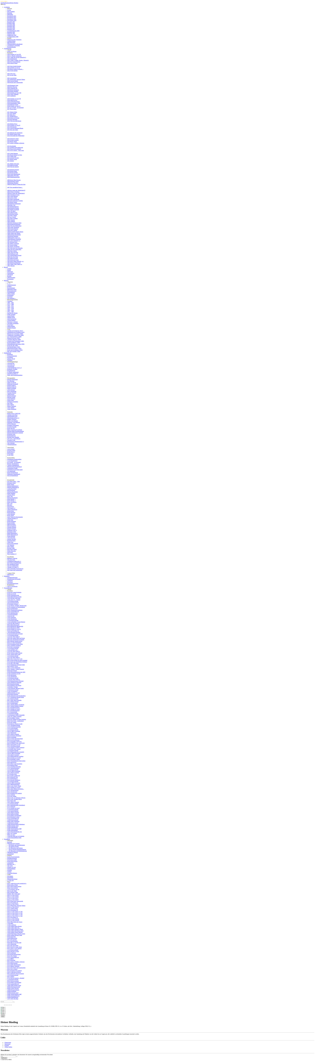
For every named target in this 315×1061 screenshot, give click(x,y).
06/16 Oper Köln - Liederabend (15, 721)
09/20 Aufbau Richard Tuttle (14, 935)
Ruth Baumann (11, 490)
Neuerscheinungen (12, 356)
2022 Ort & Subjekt (12, 70)
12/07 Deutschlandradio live (14, 831)
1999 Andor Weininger (13, 227)
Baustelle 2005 (11, 26)
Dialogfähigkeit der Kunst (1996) (15, 344)
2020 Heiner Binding (12, 91)
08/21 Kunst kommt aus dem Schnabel (17, 660)
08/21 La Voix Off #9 (12, 895)
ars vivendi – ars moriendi (14, 462)
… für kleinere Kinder (13, 846)
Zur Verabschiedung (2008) (14, 336)
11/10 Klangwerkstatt (12, 809)
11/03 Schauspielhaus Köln (14, 837)
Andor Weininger (11, 409)
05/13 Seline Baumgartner (14, 964)
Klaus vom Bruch (11, 502)
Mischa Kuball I (11, 524)
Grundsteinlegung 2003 (13, 30)
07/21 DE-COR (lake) (13, 663)
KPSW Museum (11, 424)
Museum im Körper (12, 879)
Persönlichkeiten (11, 47)
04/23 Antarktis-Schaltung (14, 645)
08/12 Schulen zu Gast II (13, 787)
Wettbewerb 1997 (11, 35)
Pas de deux (10, 453)
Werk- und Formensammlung (14, 375)
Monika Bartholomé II (13, 487)
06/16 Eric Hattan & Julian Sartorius (16, 719)
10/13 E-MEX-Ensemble (13, 771)
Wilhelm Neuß (11, 317)
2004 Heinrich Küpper (13, 208)
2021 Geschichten (12, 78)
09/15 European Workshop (14, 735)
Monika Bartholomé (12, 379)
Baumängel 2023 (11, 17)
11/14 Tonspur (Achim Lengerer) (15, 747)
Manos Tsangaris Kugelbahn (14, 429)
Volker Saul (10, 542)
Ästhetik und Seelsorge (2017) (15, 330)
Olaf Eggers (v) (11, 508)
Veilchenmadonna (11, 444)
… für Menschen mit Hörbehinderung (17, 851)
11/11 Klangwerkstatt (12, 803)
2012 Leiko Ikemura (12, 153)
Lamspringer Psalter (12, 468)
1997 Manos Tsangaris (13, 243)
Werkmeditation (11, 868)
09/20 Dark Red (11, 936)
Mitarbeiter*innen (11, 289)
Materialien (10, 14)
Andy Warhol (10, 407)
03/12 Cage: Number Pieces (14, 799)
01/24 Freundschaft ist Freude (15, 633)
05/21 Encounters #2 (12, 910)
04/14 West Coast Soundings (14, 763)
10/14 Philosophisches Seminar (15, 756)
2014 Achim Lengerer (13, 140)
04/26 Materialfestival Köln (14, 596)
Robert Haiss (10, 511)
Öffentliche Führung (12, 852)
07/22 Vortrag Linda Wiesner (14, 653)
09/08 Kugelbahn (11, 991)
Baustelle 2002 (11, 32)
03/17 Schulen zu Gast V (13, 709)
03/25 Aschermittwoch (13, 611)
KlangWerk (10, 877)
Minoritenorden (11, 42)
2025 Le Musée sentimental (14, 56)
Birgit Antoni (10, 484)
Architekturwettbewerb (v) (14, 561)
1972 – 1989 (10, 304)
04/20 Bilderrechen (12, 938)
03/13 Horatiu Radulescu (13, 780)
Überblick (9, 301)
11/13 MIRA (10, 959)
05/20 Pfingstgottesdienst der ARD (16, 672)
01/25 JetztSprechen (12, 613)
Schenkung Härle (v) (12, 373)
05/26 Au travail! (11, 593)
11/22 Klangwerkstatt (12, 648)
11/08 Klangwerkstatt (12, 823)
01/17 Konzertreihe (12, 712)
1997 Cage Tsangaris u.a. (13, 240)
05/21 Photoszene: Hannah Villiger (16, 905)
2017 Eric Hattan (11, 113)
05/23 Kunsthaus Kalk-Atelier (15, 644)
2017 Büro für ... (11, 115)
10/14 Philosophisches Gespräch (15, 752)
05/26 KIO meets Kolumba (14, 592)
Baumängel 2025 (11, 16)
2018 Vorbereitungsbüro (13, 101)
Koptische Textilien (12, 369)
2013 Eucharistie (11, 146)
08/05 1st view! (11, 834)
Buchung (9, 842)
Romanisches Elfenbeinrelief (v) (15, 441)
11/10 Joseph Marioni (12, 811)
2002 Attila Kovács (12, 212)
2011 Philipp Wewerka (13, 163)
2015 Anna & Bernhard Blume (15, 128)
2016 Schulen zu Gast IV (13, 125)
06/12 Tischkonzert (12, 792)
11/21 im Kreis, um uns (13, 889)
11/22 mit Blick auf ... (12, 650)
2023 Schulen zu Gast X (13, 67)
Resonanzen (10, 279)
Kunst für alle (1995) (12, 345)
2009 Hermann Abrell (13, 181)
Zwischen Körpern (12, 873)
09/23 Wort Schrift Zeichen (14, 886)
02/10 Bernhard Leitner (13, 817)
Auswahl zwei (11, 364)
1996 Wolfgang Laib (12, 254)
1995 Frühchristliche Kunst (14, 255)
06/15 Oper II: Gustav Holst (14, 947)
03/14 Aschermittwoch (13, 957)
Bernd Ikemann (11, 512)
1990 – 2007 (10, 302)
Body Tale (10, 496)
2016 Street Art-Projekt (13, 118)
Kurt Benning (10, 381)
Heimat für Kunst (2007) (13, 338)
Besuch (6, 267)
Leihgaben (10, 580)
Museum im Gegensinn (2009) (15, 333)
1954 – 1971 (10, 305)
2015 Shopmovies (12, 127)
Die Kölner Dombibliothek (14, 562)
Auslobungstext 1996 (12, 36)
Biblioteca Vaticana (12, 558)
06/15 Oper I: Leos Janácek (14, 948)
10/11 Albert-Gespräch (13, 802)
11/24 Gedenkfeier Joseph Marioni (16, 622)
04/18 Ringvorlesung (12, 694)
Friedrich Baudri (11, 327)
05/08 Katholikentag (12, 827)
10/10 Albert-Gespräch (13, 812)
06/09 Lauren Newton (13, 988)
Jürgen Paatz (10, 400)
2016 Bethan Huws (12, 124)
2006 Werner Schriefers (13, 192)
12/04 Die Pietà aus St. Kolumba (15, 836)
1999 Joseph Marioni (12, 228)
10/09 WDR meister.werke (14, 985)
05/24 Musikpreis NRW (13, 627)
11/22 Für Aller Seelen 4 (13, 651)
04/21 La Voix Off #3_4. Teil (14, 911)
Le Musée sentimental (13, 372)
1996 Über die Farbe (12, 257)
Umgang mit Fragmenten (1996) (15, 341)
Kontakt (9, 276)
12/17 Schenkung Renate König (15, 697)
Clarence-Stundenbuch (13, 465)
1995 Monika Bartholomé (14, 262)
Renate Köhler (11, 523)
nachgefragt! (10, 854)
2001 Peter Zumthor (12, 218)
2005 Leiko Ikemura (12, 196)
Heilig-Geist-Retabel (12, 421)
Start (2, 3)
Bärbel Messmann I (12, 533)
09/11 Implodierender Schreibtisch (16, 805)
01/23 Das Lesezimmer (13, 647)
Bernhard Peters (11, 540)
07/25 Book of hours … (13, 604)
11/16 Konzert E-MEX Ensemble (16, 715)
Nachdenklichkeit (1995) (13, 347)
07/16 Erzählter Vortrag (13, 718)
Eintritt (9, 270)
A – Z (8, 283)
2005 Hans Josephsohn (13, 199)
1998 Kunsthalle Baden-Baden (15, 231)
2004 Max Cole (11, 205)
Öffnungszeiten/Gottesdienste (14, 44)
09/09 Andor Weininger (13, 821)
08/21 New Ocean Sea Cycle (14, 659)
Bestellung (10, 354)
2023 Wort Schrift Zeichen (14, 66)
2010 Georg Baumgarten (13, 174)
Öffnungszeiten (11, 277)
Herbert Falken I (11, 385)
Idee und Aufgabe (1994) (13, 351)
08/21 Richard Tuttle (12, 892)
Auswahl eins (10, 363)
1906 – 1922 (10, 310)
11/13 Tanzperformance (13, 768)
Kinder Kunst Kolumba (13, 857)
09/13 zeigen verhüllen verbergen (16, 961)
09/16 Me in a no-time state (14, 942)
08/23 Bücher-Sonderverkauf (14, 641)
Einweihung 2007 (11, 20)
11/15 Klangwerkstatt (12, 729)
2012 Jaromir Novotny (13, 158)
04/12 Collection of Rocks (14, 972)
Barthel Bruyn (11, 452)
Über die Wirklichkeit (12, 565)
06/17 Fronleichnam (12, 703)
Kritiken (9, 286)
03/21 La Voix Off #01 (13, 920)
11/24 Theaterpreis (12, 619)
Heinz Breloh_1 (11, 499)
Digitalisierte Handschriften (14, 459)
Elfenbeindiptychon (12, 416)
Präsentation (10, 295)
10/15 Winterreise (11, 732)
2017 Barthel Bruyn (12, 116)
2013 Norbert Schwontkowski (15, 147)
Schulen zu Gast (11, 867)
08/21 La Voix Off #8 (12, 896)
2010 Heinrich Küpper (13, 169)
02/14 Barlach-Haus (12, 765)
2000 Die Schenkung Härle (14, 223)
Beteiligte (9, 13)
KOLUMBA (4, 1)
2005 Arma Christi (12, 197)
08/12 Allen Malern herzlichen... (15, 789)
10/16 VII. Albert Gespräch (14, 716)
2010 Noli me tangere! (13, 166)
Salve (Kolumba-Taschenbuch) (15, 568)
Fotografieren (10, 273)
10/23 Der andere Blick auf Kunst (16, 638)
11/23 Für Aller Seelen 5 (13, 636)
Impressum (7, 1044)
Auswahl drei (10, 366)
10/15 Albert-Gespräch (13, 734)
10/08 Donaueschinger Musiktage (16, 824)
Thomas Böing (11, 494)
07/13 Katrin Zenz (12, 774)
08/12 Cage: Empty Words (14, 786)
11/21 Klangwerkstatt (12, 656)
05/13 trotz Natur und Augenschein (16, 967)
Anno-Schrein (11, 449)
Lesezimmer (10, 862)
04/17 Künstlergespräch (13, 707)
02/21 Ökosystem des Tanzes (14, 922)
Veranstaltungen (8, 588)
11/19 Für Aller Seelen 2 (13, 679)
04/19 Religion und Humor (14, 685)
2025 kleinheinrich (12, 59)
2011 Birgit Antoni (12, 159)
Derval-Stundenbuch (12, 475)
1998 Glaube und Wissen (13, 233)
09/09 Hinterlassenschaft (13, 987)
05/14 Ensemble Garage (13, 759)
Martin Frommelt (11, 388)
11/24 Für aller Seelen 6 (13, 623)
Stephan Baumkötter (12, 492)
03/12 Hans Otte (11, 800)
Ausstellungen (7, 48)
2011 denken (10, 160)
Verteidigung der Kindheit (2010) (15, 332)
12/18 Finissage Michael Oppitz (15, 688)
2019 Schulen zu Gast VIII (14, 93)
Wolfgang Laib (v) (12, 530)
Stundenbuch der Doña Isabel (15, 469)
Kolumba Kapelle (11, 427)
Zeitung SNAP (11, 359)
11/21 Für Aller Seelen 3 (13, 657)
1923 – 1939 (10, 308)
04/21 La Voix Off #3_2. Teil (14, 914)
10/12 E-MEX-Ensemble (13, 783)
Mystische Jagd (11, 434)
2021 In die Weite (11, 75)
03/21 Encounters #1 (12, 917)
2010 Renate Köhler (12, 172)
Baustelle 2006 (11, 25)
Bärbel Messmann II (12, 534)
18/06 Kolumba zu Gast (13, 693)
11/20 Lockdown (11, 925)
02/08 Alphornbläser (12, 830)
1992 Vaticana (11, 265)
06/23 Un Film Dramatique (14, 642)
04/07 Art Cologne (12, 833)
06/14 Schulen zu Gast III (14, 758)
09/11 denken (10, 976)
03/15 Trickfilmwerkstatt (13, 746)
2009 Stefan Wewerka (13, 175)
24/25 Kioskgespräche (13, 602)
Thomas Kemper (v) (12, 518)
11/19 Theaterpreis (12, 676)
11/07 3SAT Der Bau (12, 998)
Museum (6, 280)
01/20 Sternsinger (11, 675)
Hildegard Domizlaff (12, 384)
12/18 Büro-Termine (12, 687)
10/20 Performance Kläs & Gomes (16, 933)
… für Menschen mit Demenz (15, 848)
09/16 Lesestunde (11, 737)
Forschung (10, 582)
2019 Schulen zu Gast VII (14, 98)
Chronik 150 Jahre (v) (13, 567)
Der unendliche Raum (13, 564)
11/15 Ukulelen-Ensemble (14, 727)
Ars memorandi (11, 471)
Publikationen (6, 3)
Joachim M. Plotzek (12, 313)
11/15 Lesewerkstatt (12, 728)
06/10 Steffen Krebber (13, 814)
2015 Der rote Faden (12, 129)
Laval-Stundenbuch (12, 460)
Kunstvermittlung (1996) (13, 342)
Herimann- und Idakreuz (13, 422)
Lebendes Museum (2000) (14, 339)
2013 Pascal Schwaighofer (14, 149)
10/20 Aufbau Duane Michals (15, 932)
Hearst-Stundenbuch (12, 472)
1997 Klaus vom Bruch (13, 246)
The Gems (10, 865)
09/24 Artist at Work (12, 885)
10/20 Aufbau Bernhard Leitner (15, 930)
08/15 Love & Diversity (13, 740)
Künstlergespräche (12, 858)
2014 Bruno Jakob (12, 141)
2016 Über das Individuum (14, 121)
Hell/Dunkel (4, 1058)
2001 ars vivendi (11, 217)
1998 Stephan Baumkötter (14, 234)
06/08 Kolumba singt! (13, 826)
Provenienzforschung (12, 583)
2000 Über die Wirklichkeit (14, 226)
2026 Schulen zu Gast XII (14, 54)
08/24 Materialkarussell (13, 625)
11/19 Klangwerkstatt (12, 678)
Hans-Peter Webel (12, 549)
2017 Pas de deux (11, 109)
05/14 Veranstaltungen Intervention (16, 760)
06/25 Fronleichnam (12, 608)
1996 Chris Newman (12, 252)
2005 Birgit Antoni (12, 202)
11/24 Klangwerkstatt (12, 620)
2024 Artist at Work (12, 63)
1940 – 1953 (10, 307)
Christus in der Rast (12, 415)
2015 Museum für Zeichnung (14, 132)
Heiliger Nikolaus (11, 419)
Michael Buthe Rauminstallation (15, 431)
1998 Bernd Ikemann (12, 236)
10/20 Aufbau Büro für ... (13, 927)
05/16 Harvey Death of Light (14, 724)
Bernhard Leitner (11, 531)
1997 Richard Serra (12, 242)
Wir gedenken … (11, 298)
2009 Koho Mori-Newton (14, 180)
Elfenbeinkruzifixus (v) (13, 418)
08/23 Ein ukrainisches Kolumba (15, 639)
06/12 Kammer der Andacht (14, 793)
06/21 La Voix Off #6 (12, 899)
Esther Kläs (10, 520)
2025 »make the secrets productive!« (16, 57)
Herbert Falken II (11, 387)
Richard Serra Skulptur (13, 437)
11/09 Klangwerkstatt (12, 820)
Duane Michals (11, 536)
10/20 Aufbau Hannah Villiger (15, 929)
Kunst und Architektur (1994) (15, 350)
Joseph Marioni (11, 398)
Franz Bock (10, 325)
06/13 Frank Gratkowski (13, 775)
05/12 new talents (11, 796)
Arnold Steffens (11, 320)
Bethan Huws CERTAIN (13, 413)
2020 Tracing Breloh (12, 81)
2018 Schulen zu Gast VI (13, 106)
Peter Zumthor (11, 11)
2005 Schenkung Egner (13, 194)
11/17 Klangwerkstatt (12, 698)
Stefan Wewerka (11, 551)
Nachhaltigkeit (11, 292)
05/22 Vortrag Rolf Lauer (13, 654)
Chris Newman (11, 537)
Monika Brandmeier (12, 497)
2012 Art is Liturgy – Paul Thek (15, 150)
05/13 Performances (12, 778)
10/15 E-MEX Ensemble (13, 731)
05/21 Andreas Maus (12, 908)
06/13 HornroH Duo (12, 777)
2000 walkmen (11, 221)
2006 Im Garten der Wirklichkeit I (16, 193)
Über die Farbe (11, 560)
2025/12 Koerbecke (12, 586)
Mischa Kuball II (11, 526)
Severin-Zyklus (11, 450)
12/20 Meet (10, 923)
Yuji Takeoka (10, 545)
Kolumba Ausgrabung (13, 425)
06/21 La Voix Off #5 (12, 904)
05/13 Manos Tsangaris (13, 966)
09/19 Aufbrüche (11, 953)
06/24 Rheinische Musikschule (15, 626)
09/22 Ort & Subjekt (12, 888)
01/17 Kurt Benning (12, 941)
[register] (16, 1056)
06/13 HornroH (11, 960)
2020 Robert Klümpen (13, 90)
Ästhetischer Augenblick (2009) (15, 335)
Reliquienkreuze (11, 435)
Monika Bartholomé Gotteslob (15, 432)
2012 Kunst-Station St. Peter (14, 155)
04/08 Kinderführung (12, 997)
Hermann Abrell (11, 483)
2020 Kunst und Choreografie (15, 82)
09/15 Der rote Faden (12, 945)
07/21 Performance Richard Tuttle (16, 664)
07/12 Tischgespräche (12, 790)
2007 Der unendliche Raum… (15, 187)
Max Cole (9, 503)
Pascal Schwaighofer (12, 543)
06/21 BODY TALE (12, 666)
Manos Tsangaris (11, 406)
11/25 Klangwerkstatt (12, 601)
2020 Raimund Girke (12, 85)
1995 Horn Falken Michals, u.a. (15, 261)
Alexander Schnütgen (12, 323)
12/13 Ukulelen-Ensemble (14, 766)
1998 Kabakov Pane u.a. (13, 237)
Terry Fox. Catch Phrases (13, 438)
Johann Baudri (11, 326)
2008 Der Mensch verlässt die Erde (16, 184)
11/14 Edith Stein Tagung (13, 749)
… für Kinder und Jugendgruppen (16, 845)
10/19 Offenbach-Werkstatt (14, 682)
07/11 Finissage (11, 806)
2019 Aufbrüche (11, 95)
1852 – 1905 (10, 311)
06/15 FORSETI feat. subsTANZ (16, 743)
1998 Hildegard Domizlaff (14, 239)
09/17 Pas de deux (12, 939)
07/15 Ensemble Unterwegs (14, 741)
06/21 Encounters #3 (12, 902)
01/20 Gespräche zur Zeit (13, 673)
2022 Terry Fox (11, 73)
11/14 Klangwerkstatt (12, 750)
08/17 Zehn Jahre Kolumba (14, 700)
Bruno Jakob (10, 515)
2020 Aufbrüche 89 (12, 88)
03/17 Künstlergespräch (13, 710)
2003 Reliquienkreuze (13, 206)
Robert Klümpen (11, 521)
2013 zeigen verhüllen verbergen (15, 143)
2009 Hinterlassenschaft (13, 177)
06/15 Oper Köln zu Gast (13, 744)
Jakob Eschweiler (11, 319)
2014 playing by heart (13, 138)
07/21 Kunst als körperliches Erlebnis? (17, 661)
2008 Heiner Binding (12, 183)
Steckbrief (9, 296)
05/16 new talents (11, 722)
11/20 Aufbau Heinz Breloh (14, 926)
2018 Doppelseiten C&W (13, 103)
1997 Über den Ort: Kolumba (15, 248)
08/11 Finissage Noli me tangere (15, 973)
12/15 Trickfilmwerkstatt (13, 725)
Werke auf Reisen (11, 51)
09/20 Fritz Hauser (12, 670)
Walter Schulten (11, 314)
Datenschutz (8, 1042)
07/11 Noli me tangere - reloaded (15, 978)
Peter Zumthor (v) (11, 554)
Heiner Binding (14, 3)
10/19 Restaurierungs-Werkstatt (15, 681)
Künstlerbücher (11, 370)
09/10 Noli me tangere (13, 981)
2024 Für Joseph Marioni (13, 61)
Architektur (7, 7)
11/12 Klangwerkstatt (12, 781)
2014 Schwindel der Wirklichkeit (15, 135)
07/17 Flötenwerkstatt (12, 701)
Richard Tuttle (11, 548)
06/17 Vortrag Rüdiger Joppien (15, 706)
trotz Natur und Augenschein (14, 570)
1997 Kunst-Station (12, 245)
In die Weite (10, 455)
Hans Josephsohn (11, 391)
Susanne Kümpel (11, 393)
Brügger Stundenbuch (13, 463)
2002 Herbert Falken (12, 214)
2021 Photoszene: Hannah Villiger (16, 79)
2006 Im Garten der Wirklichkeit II (16, 190)
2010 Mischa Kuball (12, 165)
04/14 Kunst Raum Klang (14, 954)
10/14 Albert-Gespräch (13, 755)
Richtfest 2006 (11, 23)
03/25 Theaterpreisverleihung (14, 610)
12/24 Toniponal (11, 617)
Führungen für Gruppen (13, 843)
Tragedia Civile (11, 440)
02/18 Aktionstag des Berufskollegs (16, 695)
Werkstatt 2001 (11, 33)
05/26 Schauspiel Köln (13, 595)
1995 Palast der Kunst (13, 260)
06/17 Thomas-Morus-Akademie (15, 704)
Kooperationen (11, 288)
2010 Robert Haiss (12, 171)
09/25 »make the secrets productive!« (16, 883)
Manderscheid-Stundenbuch (14, 466)
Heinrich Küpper (11, 395)
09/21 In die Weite (12, 891)
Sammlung (7, 576)
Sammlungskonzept (12, 577)
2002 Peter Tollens (12, 215)
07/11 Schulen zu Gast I (13, 808)
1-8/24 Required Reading (13, 632)
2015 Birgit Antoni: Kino (13, 134)
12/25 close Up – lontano (13, 599)
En (4, 4)
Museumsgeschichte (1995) (14, 348)
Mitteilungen (10, 574)
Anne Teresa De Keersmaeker (15, 517)
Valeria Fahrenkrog (12, 509)
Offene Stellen (11, 293)
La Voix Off (10, 880)
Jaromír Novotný (11, 539)
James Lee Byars (11, 382)
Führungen (10, 271)
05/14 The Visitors (12, 956)
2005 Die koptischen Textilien (15, 200)
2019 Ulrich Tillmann (12, 94)
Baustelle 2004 (11, 27)
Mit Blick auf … (11, 864)
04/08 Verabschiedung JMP (14, 828)
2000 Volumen (11, 220)
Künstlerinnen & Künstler (14, 579)
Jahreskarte (10, 274)
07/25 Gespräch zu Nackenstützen (16, 607)
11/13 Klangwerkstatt (12, 769)
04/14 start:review (11, 762)
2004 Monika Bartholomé (14, 203)
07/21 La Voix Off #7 (12, 898)
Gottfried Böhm (11, 41)
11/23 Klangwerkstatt (12, 635)
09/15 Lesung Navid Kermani (15, 738)
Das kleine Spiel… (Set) (13, 481)
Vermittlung (7, 839)
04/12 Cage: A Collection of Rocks (16, 797)
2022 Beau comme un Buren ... (15, 69)
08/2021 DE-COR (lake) (13, 893)
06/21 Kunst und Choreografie (15, 901)
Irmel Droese (10, 506)
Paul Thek (10, 403)
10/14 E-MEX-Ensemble (13, 753)
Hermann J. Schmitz (12, 322)
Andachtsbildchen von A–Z (14, 367)
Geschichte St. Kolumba (13, 45)
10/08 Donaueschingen (13, 990)
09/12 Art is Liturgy (12, 969)
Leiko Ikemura (11, 390)
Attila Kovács (10, 394)
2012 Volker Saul (11, 156)
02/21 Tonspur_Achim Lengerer (15, 669)
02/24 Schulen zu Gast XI (14, 629)
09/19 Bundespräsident (13, 684)
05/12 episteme (11, 794)
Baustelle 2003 (11, 29)
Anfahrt (9, 268)
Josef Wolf (10, 552)
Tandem (9, 871)
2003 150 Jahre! (11, 211)
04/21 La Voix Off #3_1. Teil (14, 916)
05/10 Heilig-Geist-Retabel (14, 815)
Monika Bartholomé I (12, 486)
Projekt (9, 10)
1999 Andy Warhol (12, 230)
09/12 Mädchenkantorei (13, 784)
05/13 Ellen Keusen (12, 963)
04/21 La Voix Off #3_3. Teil (14, 913)
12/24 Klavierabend (12, 614)
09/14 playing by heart (13, 951)
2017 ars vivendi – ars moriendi (15, 107)
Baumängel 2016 (11, 19)
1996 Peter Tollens (12, 251)
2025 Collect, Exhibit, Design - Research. (18, 60)
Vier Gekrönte (11, 443)
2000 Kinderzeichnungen (13, 224)
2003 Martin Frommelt (13, 209)
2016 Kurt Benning (12, 119)
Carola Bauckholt (11, 489)
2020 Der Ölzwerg (12, 87)
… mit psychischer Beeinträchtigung (16, 849)
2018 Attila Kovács (12, 100)
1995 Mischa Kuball (12, 258)
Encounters (10, 876)
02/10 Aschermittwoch (13, 818)
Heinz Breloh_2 (11, 500)
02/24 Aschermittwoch (13, 630)
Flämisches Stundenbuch (13, 474)
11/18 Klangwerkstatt (12, 690)
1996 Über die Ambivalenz (14, 249)
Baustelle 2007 (11, 22)
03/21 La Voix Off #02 (13, 919)
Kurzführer (10, 357)
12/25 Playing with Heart (13, 598)
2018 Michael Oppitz (12, 104)
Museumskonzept (11, 291)
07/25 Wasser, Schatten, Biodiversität (16, 605)
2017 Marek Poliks (12, 112)
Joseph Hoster (11, 316)
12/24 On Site (10, 616)
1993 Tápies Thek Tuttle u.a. (14, 264)
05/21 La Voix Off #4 (12, 907)
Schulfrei (9, 870)
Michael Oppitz (11, 397)
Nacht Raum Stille (12, 860)
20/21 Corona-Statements (13, 667)
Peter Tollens (10, 404)
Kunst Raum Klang (12, 861)
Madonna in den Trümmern (14, 39)
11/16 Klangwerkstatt (12, 713)
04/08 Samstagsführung (13, 995)
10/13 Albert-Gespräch (13, 772)
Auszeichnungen (11, 285)
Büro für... (10, 505)
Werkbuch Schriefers (12, 401)
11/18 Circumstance (12, 691)
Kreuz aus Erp (11, 428)
